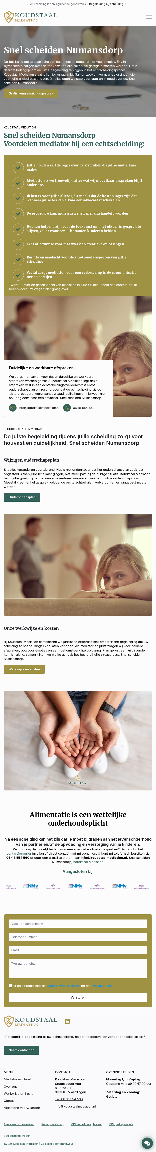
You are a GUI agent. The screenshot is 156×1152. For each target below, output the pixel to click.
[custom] (67, 1021)
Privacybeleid (102, 986)
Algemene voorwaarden (22, 1108)
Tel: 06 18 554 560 (69, 1099)
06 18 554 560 (84, 408)
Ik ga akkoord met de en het (62, 986)
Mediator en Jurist (17, 1079)
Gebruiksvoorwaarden (63, 986)
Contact (10, 1101)
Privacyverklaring (52, 1124)
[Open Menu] (149, 17)
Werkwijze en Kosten (19, 1093)
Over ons (10, 1086)
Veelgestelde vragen (17, 1135)
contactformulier (19, 853)
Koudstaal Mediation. (88, 862)
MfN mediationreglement (86, 1124)
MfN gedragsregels (121, 1124)
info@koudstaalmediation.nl (39, 408)
